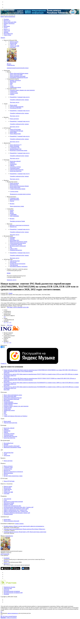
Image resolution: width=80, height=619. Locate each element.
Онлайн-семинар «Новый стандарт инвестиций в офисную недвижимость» (24, 526)
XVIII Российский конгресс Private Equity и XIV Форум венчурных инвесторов (25, 531)
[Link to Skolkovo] (8, 584)
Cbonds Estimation (8, 402)
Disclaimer (6, 594)
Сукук (11, 86)
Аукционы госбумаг (15, 166)
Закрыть (3, 37)
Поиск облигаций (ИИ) (10, 22)
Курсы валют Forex (15, 187)
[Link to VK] (4, 576)
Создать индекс (8, 468)
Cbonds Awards (14, 93)
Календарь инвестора (15, 171)
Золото (5, 27)
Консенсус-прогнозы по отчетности (19, 225)
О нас (5, 500)
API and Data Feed (15, 260)
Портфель (6, 19)
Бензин (12, 213)
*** (5, 317)
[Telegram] (4, 347)
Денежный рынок (15, 168)
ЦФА (5, 24)
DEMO (9, 273)
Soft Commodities (14, 216)
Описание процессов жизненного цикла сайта (16, 508)
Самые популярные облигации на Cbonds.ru (15, 416)
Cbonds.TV (3, 363)
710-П (5, 454)
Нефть (11, 211)
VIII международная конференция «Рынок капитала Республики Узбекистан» (24, 529)
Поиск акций (13, 105)
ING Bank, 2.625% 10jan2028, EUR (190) (18, 307)
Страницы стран (14, 198)
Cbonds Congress (19, 523)
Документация (14, 265)
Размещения (13, 164)
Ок (1, 612)
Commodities (13, 214)
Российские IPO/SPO (15, 108)
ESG (11, 84)
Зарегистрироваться (9, 16)
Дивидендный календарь (16, 106)
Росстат (12, 201)
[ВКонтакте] (1, 347)
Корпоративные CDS (15, 149)
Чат (11, 247)
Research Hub (13, 43)
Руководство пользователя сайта (12, 505)
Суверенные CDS (14, 147)
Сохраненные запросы (16, 244)
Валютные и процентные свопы (18, 150)
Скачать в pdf (29, 507)
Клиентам (6, 589)
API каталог (13, 262)
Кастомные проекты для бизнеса (18, 266)
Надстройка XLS (8, 33)
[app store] (5, 569)
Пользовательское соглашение (12, 591)
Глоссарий (13, 47)
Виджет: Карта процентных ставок (13, 475)
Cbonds (10, 293)
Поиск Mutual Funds (15, 133)
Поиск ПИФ (13, 132)
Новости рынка (14, 41)
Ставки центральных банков (17, 188)
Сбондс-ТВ (7, 30)
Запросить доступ (11, 279)
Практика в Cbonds (9, 503)
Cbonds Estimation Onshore (11, 403)
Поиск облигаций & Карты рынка (19, 73)
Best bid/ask (7, 26)
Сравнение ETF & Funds (16, 131)
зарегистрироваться (12, 613)
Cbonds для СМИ (14, 46)
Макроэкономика (14, 199)
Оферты (12, 165)
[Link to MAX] (4, 578)
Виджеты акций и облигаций (18, 246)
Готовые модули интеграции (17, 263)
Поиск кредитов (14, 118)
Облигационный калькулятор (18, 243)
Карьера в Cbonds (8, 504)
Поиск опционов (14, 146)
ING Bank (9, 325)
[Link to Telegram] (4, 572)
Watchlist (6, 32)
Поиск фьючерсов (16, 144)
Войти (2, 16)
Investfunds (6, 558)
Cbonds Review (8, 489)
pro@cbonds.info (5, 554)
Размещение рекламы (9, 587)
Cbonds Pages (13, 91)
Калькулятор (7, 519)
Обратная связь (8, 588)
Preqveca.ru (7, 563)
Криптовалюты (14, 184)
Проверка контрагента (16, 250)
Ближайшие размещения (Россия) (19, 77)
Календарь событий (15, 161)
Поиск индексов (14, 183)
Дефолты (12, 162)
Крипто (7, 29)
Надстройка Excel (8, 443)
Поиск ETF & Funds (15, 129)
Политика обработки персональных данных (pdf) (17, 512)
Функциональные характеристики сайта (14, 507)
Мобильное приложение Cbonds (18, 241)
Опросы (12, 94)
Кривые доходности (9, 23)
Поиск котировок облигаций (17, 76)
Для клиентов (7, 498)
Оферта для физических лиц (11, 510)
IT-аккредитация (8, 514)
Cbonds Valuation (8, 404)
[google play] (15, 569)
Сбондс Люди (7, 35)
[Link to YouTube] (4, 574)
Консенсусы (7, 20)
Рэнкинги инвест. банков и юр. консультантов (22, 90)
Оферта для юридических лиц (12, 511)
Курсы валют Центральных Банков (19, 186)
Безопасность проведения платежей (13, 501)
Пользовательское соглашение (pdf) (13, 592)
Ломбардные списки (15, 87)
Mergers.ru (6, 560)
